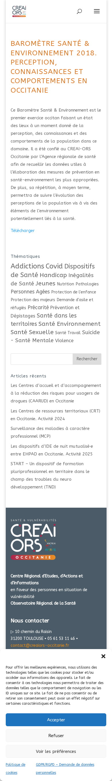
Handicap (53, 275)
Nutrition (65, 284)
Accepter (56, 719)
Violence (64, 340)
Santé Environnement (69, 323)
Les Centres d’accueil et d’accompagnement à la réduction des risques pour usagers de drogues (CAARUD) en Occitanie (56, 393)
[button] (103, 656)
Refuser (56, 735)
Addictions (27, 266)
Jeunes (45, 283)
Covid (54, 266)
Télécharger (23, 230)
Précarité (38, 308)
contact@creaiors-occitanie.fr (40, 645)
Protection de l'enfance (73, 292)
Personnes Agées (30, 292)
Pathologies (87, 284)
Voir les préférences (56, 751)
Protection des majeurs (33, 299)
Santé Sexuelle (32, 332)
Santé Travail (68, 332)
